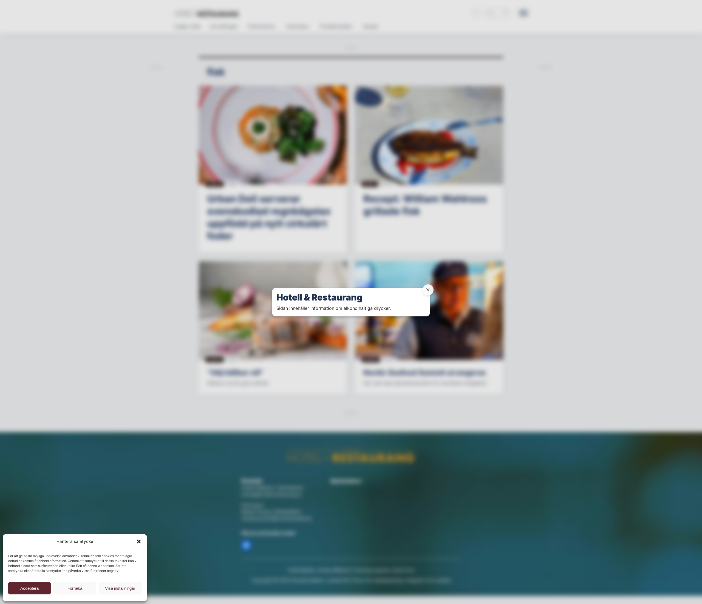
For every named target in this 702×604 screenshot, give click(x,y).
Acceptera (29, 588)
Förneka (74, 588)
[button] (138, 541)
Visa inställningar (120, 588)
